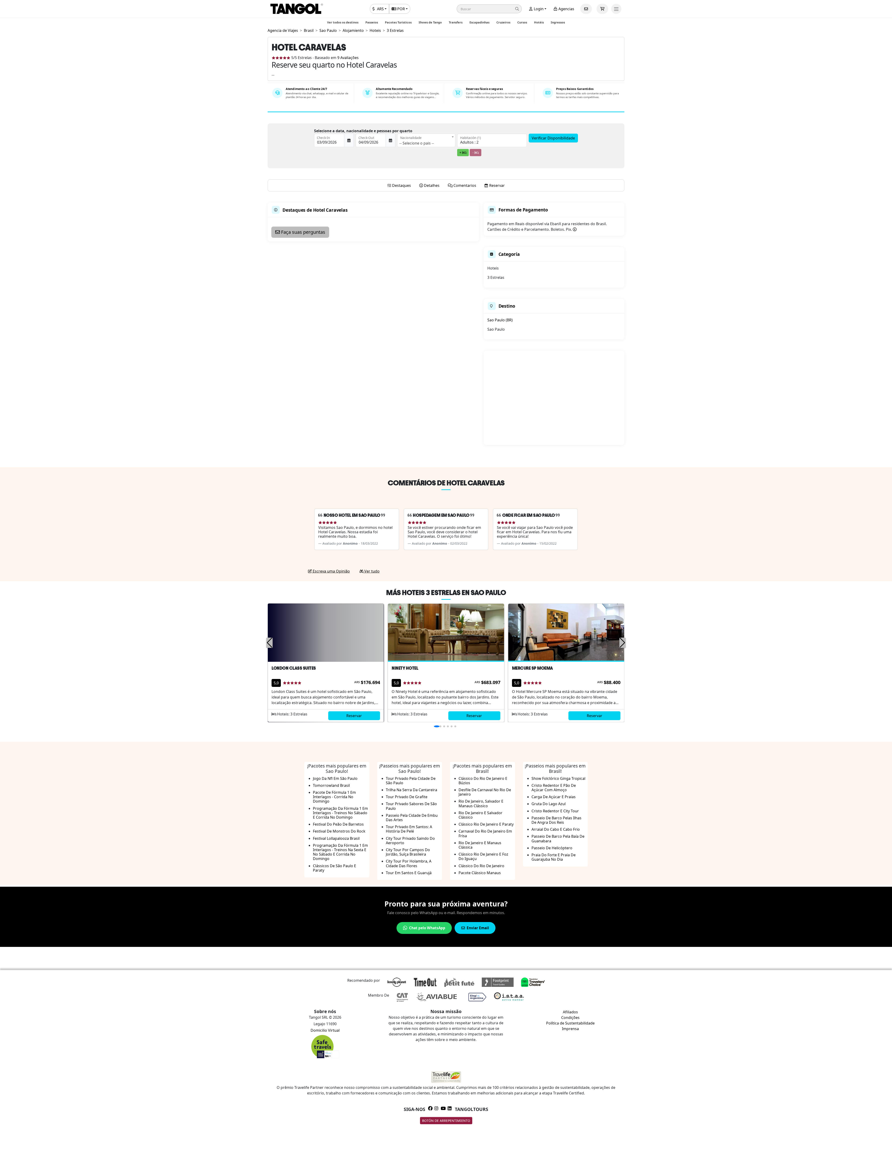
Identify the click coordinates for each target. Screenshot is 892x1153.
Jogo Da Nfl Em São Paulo (335, 778)
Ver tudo (371, 571)
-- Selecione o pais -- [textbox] (416, 143)
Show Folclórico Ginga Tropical (558, 778)
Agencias (566, 8)
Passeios (371, 22)
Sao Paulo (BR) (500, 320)
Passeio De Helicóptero (551, 847)
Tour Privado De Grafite (406, 796)
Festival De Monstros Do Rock (339, 831)
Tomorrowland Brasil (331, 785)
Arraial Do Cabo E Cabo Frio (555, 829)
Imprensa (570, 1028)
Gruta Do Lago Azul (548, 803)
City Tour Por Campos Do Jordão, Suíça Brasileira (408, 852)
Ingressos (558, 22)
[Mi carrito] (602, 9)
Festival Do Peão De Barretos (338, 824)
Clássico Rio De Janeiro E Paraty (486, 824)
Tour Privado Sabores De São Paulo (411, 806)
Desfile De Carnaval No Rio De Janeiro (485, 792)
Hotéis (539, 22)
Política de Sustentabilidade (570, 1023)
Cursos (522, 22)
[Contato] (586, 9)
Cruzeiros (503, 22)
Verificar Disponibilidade (553, 138)
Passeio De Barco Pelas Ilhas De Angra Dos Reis (556, 820)
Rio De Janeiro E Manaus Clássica (480, 845)
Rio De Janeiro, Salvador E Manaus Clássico (481, 803)
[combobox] (426, 140)
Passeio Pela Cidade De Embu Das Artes (412, 817)
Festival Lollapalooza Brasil (336, 838)
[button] (489, 8)
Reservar (354, 715)
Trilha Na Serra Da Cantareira (411, 789)
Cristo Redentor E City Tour (555, 811)
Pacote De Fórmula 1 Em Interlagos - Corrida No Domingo (334, 797)
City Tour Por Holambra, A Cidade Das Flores (408, 863)
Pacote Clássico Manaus (480, 872)
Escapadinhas (479, 22)
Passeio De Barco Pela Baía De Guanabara (557, 838)
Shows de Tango (430, 22)
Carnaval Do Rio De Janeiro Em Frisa (485, 833)
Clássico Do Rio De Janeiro (481, 865)
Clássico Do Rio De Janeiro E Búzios (483, 780)
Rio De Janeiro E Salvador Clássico (480, 815)
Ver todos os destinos (342, 22)
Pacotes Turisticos (398, 22)
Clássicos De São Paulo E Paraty (334, 868)
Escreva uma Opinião (331, 571)
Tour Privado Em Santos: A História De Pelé (409, 829)
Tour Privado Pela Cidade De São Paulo (411, 780)
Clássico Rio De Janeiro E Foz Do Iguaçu (483, 856)
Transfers (455, 22)
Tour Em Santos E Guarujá (409, 872)
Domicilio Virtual (325, 1030)
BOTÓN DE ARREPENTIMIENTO (446, 1120)
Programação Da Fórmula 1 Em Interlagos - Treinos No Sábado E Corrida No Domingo (340, 813)
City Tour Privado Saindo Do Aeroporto (410, 840)
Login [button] (538, 8)
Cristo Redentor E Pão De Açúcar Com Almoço (553, 787)
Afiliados (570, 1012)
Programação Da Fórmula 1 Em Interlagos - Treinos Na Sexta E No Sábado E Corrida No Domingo (340, 852)
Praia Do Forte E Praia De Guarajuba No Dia (553, 857)
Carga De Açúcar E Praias (553, 796)
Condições (570, 1017)
